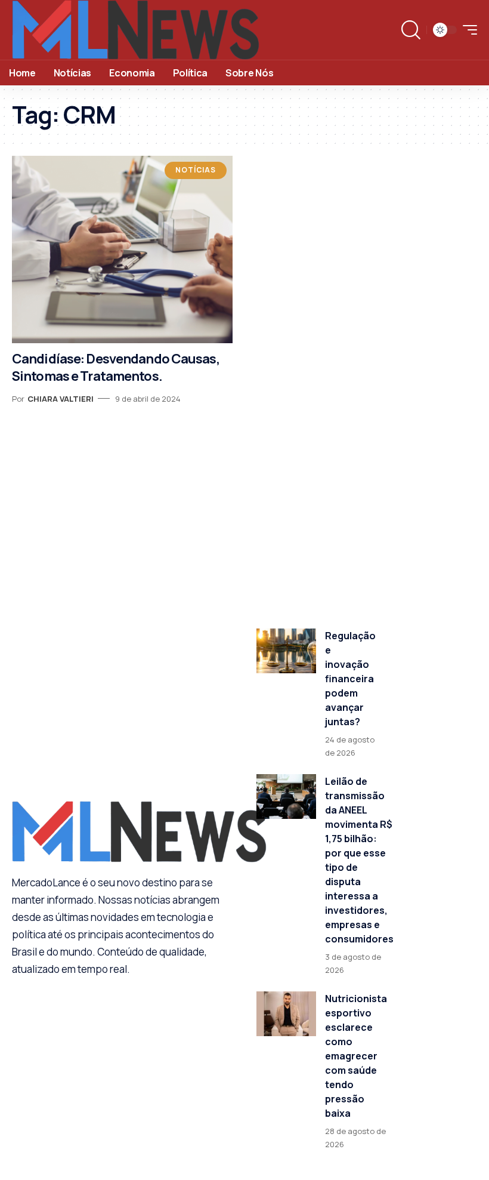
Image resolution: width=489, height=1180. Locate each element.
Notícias (195, 170)
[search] (410, 30)
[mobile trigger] (467, 30)
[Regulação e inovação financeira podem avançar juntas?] (286, 650)
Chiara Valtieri (60, 398)
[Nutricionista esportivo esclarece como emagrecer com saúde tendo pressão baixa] (286, 1013)
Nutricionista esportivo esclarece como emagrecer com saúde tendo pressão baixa (356, 1056)
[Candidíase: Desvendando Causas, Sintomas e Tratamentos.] (122, 250)
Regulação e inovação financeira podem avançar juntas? (350, 678)
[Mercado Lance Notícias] (135, 30)
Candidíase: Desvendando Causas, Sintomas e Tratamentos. (115, 367)
